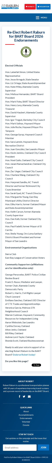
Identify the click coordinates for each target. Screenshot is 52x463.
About (26, 411)
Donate (31, 6)
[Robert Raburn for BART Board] (10, 6)
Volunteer (44, 6)
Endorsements (26, 418)
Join (43, 447)
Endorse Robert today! (24, 354)
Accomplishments (26, 415)
